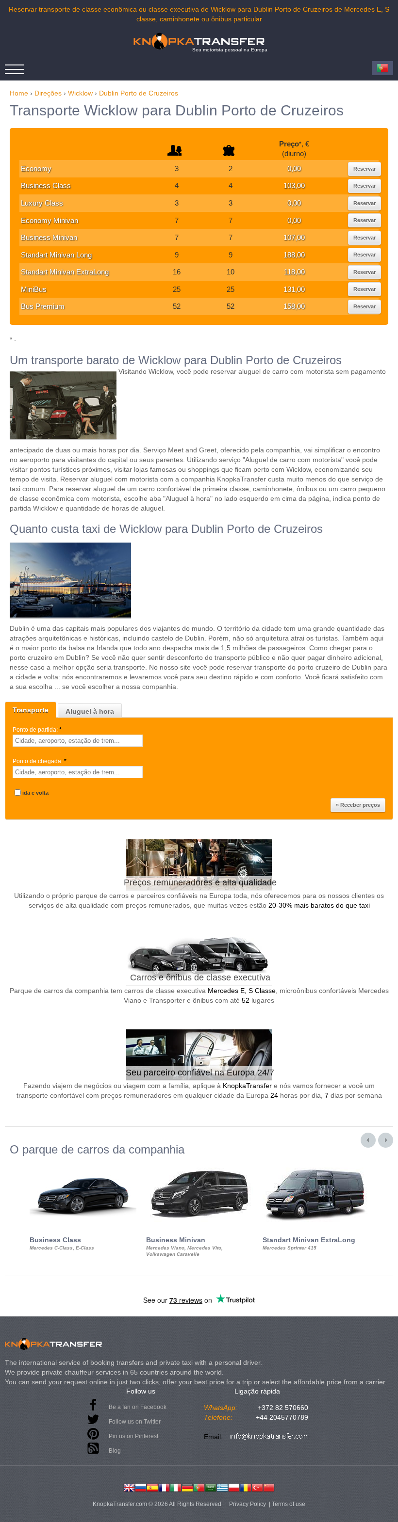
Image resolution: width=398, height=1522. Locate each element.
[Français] (164, 1486)
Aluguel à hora (90, 711)
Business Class (46, 185)
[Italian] (176, 1486)
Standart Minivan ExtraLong (65, 272)
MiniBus (34, 289)
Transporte (31, 710)
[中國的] (269, 1486)
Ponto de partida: (37, 729)
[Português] (199, 1486)
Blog (115, 1450)
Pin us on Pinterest (133, 1436)
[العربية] (210, 1486)
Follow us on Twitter (135, 1421)
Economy (36, 168)
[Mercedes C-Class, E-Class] (83, 1165)
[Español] (152, 1486)
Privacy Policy (247, 1504)
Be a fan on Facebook (137, 1407)
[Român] (245, 1486)
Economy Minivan (49, 220)
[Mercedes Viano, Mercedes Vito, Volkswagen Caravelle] (199, 1165)
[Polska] (234, 1486)
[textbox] (78, 741)
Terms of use (288, 1504)
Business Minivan (49, 237)
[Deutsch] (187, 1486)
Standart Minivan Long (56, 255)
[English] (129, 1486)
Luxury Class (42, 203)
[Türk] (257, 1486)
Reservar (364, 169)
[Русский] (141, 1486)
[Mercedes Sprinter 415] (316, 1165)
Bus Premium (43, 306)
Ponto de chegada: (39, 761)
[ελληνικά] (222, 1486)
